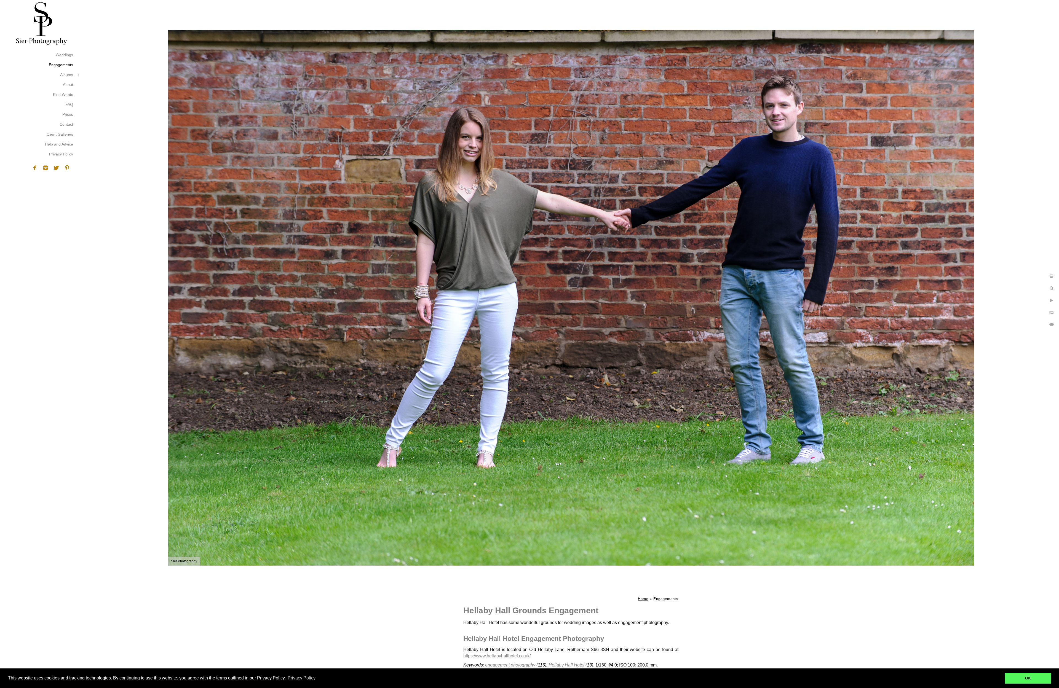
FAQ (69, 104)
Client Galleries (60, 134)
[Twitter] (56, 168)
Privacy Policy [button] (301, 678)
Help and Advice (59, 144)
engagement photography (510, 665)
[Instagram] (45, 168)
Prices (67, 114)
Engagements (61, 65)
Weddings (64, 55)
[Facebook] (34, 168)
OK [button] (1028, 678)
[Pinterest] (67, 168)
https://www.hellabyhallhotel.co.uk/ (497, 656)
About (68, 84)
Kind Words (63, 94)
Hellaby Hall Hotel (566, 665)
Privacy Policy (61, 154)
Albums (66, 74)
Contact (66, 124)
